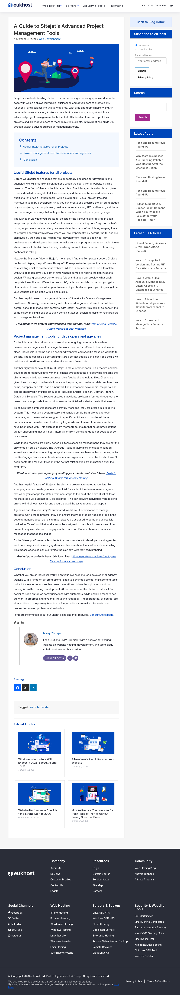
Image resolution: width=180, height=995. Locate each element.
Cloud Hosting (101, 924)
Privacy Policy (134, 981)
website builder (40, 707)
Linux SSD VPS (101, 912)
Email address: (143, 55)
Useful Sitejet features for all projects (45, 146)
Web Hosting (51, 5)
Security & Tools (93, 5)
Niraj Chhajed (53, 633)
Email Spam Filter (144, 938)
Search (139, 93)
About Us (55, 868)
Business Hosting (60, 918)
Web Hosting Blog (145, 868)
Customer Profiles (60, 879)
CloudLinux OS (101, 952)
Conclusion (30, 159)
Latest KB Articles (147, 233)
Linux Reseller (58, 935)
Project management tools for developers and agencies (57, 153)
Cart (144, 5)
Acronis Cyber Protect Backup (110, 941)
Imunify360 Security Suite (149, 933)
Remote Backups (102, 946)
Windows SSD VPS (104, 918)
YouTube (16, 929)
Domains (117, 5)
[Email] (75, 658)
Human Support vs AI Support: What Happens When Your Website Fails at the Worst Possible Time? (150, 211)
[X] (25, 687)
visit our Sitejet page (101, 614)
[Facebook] (17, 687)
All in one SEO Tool (146, 950)
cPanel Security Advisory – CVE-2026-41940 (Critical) (151, 247)
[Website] (70, 658)
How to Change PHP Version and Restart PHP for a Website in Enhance (151, 264)
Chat (150, 5)
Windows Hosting (60, 929)
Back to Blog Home (151, 22)
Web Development (49, 38)
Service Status (101, 879)
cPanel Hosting (59, 912)
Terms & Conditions (158, 981)
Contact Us (56, 885)
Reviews (55, 873)
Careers (97, 890)
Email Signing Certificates (149, 921)
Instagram (16, 935)
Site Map (98, 885)
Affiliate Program (144, 879)
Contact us (160, 5)
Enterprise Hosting (103, 935)
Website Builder (144, 956)
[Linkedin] (33, 687)
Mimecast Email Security (148, 944)
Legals (54, 890)
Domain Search (101, 873)
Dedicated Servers (104, 929)
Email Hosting (58, 946)
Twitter (15, 918)
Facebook (16, 912)
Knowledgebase (144, 873)
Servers (71, 5)
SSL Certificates (144, 915)
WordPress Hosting (61, 924)
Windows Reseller (60, 941)
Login (170, 5)
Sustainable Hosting (61, 952)
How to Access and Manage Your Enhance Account (149, 324)
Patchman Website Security (150, 927)
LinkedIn (15, 924)
